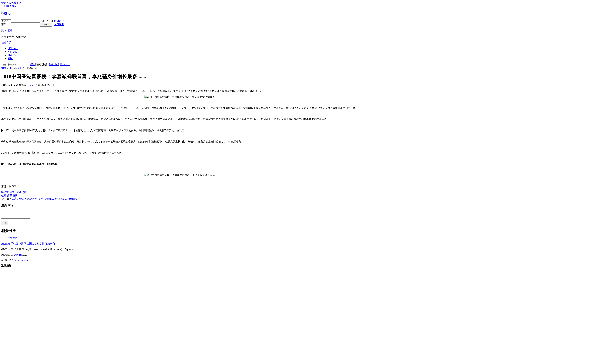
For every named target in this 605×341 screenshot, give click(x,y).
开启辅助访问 (8, 6)
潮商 (51, 64)
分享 (9, 195)
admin (31, 85)
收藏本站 (16, 2)
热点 (56, 64)
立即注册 (59, 24)
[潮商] (6, 14)
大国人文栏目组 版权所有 (41, 243)
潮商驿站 (13, 51)
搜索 (32, 64)
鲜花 (18, 192)
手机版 (14, 243)
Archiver (5, 243)
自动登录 (48, 21)
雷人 (8, 192)
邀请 (15, 195)
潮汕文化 (65, 64)
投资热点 (13, 48)
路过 (3, 192)
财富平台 (13, 55)
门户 (10, 68)
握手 (13, 192)
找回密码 (59, 20)
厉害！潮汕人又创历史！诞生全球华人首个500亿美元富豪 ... (44, 198)
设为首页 (6, 2)
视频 (10, 58)
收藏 (3, 195)
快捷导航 (6, 42)
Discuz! (18, 254)
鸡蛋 (23, 192)
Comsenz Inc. (22, 260)
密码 (3, 24)
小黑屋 (22, 243)
